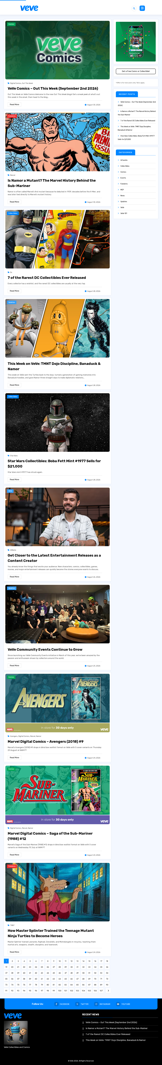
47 (66, 973)
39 (18, 973)
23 (30, 967)
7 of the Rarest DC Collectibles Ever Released (47, 278)
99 (54, 990)
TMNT (12, 925)
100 (59, 990)
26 (48, 967)
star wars (14, 456)
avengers (13, 736)
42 (36, 973)
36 (107, 967)
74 (12, 984)
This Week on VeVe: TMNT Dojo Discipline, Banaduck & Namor (54, 366)
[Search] (134, 8)
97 (42, 990)
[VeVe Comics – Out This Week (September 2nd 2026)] (57, 50)
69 (89, 978)
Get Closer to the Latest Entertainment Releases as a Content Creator (54, 558)
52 (95, 973)
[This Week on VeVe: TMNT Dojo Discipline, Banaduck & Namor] (57, 328)
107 (101, 990)
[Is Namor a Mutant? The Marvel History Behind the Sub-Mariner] (57, 142)
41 (30, 973)
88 (95, 984)
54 (107, 973)
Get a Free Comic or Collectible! (136, 71)
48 (71, 973)
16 (95, 961)
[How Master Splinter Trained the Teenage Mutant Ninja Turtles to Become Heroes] (57, 892)
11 (65, 961)
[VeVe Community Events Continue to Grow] (57, 614)
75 (18, 984)
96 (36, 990)
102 (71, 990)
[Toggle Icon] (142, 8)
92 (12, 990)
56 (12, 978)
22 (24, 967)
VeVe (10, 491)
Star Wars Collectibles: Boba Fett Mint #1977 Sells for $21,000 (54, 463)
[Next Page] (108, 990)
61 (42, 978)
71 (101, 978)
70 (95, 978)
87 (89, 984)
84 (71, 984)
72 (107, 978)
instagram (105, 1004)
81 (54, 984)
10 (60, 961)
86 (83, 984)
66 (71, 978)
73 (6, 984)
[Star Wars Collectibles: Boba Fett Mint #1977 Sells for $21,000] (57, 422)
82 (60, 984)
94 (24, 990)
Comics (11, 24)
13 (77, 961)
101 (65, 990)
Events (123, 178)
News (122, 196)
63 (54, 978)
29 (66, 967)
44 (48, 973)
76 (24, 984)
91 (6, 990)
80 (48, 984)
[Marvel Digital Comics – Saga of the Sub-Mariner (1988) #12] (57, 795)
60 (36, 978)
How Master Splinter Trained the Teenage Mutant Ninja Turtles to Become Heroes (51, 933)
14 (83, 961)
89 (101, 984)
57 (18, 978)
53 (101, 973)
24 (36, 967)
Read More (14, 104)
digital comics (15, 83)
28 (60, 967)
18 (107, 961)
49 (77, 973)
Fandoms (12, 116)
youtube (125, 1004)
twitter (84, 1004)
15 (89, 961)
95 (30, 990)
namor (38, 736)
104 (83, 990)
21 (18, 967)
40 (24, 973)
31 (77, 967)
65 (66, 978)
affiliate (13, 550)
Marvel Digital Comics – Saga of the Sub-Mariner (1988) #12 (50, 836)
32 (83, 967)
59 (30, 978)
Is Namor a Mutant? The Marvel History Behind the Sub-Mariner (52, 183)
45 (54, 973)
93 (18, 990)
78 (36, 984)
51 (89, 973)
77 (30, 984)
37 (6, 973)
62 (48, 978)
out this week (27, 83)
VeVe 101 (123, 213)
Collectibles (12, 213)
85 (77, 984)
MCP (122, 190)
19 (6, 967)
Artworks (123, 160)
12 (71, 961)
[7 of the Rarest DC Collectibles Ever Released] (57, 239)
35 (101, 967)
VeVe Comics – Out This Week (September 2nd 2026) (53, 88)
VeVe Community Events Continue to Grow (45, 649)
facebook (64, 1004)
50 (83, 973)
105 (89, 990)
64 (60, 978)
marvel (12, 175)
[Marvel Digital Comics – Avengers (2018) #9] (57, 703)
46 (60, 973)
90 (107, 984)
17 (101, 961)
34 (95, 967)
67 (77, 978)
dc (11, 272)
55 (6, 978)
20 (12, 967)
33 (89, 967)
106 (95, 990)
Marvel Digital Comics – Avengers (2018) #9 (45, 741)
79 (42, 984)
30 (71, 967)
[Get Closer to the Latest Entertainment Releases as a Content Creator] (57, 517)
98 (48, 990)
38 (12, 973)
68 (83, 978)
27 (54, 967)
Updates (11, 302)
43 (42, 973)
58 (24, 978)
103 (77, 990)
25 (42, 967)
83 (66, 984)
